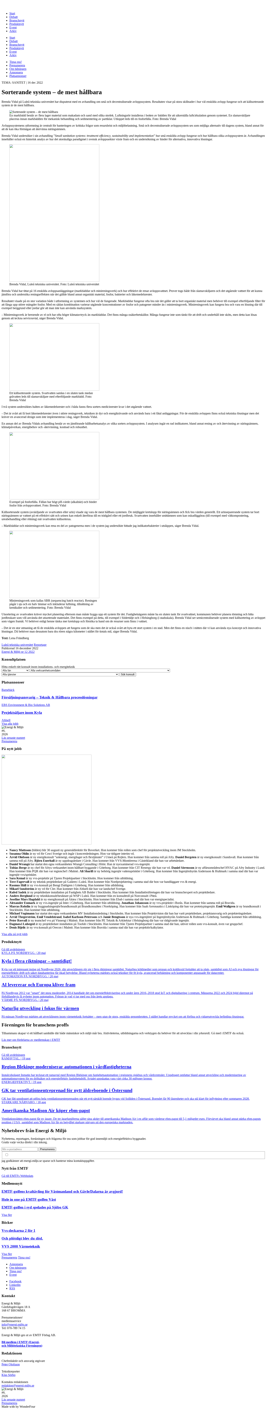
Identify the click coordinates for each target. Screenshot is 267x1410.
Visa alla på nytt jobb (15, 934)
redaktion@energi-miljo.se (18, 1385)
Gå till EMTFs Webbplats (17, 1175)
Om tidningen (17, 69)
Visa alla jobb (10, 723)
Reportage (40, 644)
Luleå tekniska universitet (17, 644)
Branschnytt (16, 20)
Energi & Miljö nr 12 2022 (18, 651)
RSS (12, 1288)
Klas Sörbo (8, 1375)
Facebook (15, 1281)
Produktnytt (16, 24)
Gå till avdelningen (13, 949)
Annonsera (16, 72)
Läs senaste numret (13, 737)
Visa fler (7, 1215)
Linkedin (15, 1285)
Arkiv (13, 31)
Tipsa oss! (15, 62)
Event (13, 27)
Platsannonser (17, 76)
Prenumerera (17, 65)
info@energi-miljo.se (15, 1324)
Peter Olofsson (11, 1364)
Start (12, 13)
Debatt (13, 17)
